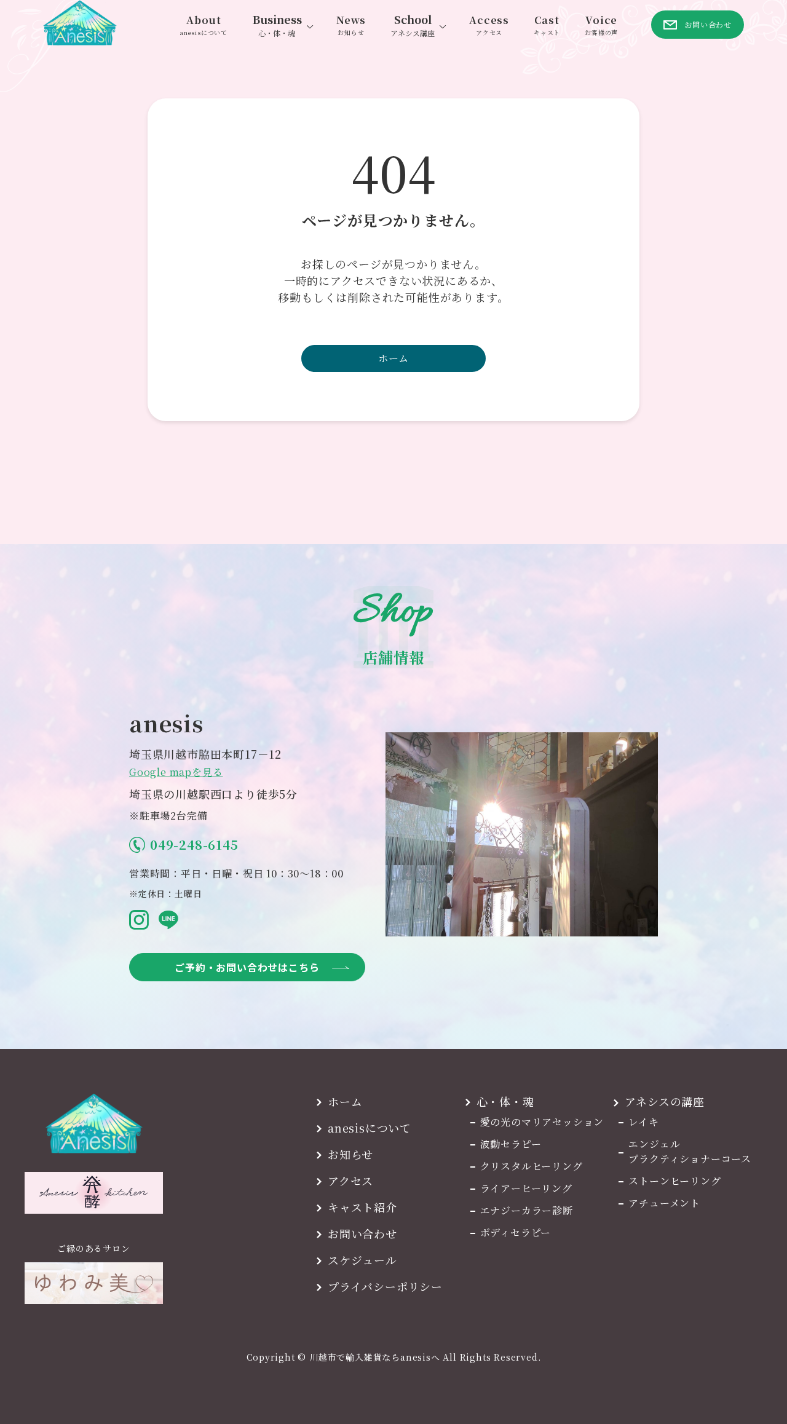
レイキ (643, 1122)
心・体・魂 (505, 1101)
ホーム (393, 358)
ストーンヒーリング (674, 1181)
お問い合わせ (362, 1233)
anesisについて (369, 1128)
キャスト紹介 (362, 1207)
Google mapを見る (176, 772)
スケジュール (362, 1260)
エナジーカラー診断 (526, 1210)
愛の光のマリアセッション (542, 1122)
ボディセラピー (516, 1232)
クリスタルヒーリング (531, 1166)
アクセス (350, 1181)
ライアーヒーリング (526, 1188)
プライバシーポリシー (385, 1286)
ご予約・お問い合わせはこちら (247, 967)
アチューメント (664, 1203)
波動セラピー (511, 1144)
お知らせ (350, 1154)
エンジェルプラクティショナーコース (689, 1151)
